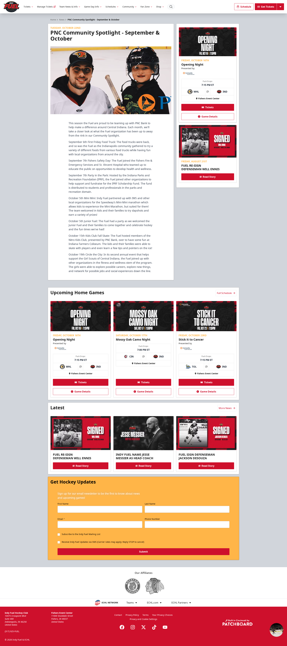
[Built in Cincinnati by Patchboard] (237, 622)
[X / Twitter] (143, 627)
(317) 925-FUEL (12, 631)
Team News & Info (68, 6)
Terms (145, 615)
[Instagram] (133, 627)
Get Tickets (267, 6)
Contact (118, 615)
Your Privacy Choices (162, 615)
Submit (143, 551)
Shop (158, 6)
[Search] (171, 6)
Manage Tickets (45, 6)
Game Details (209, 116)
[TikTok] (154, 627)
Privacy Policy (132, 615)
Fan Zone (145, 6)
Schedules (111, 6)
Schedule (245, 6)
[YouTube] (165, 627)
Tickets (27, 6)
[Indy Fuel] (11, 6)
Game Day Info (91, 6)
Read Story (209, 176)
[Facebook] (122, 627)
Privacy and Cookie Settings (143, 619)
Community (128, 6)
